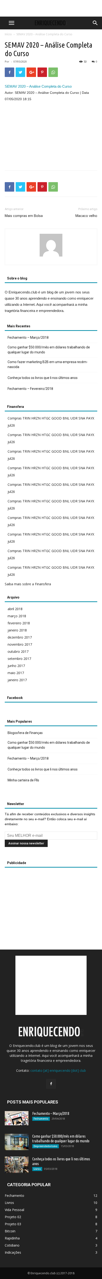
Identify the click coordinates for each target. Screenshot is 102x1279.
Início (8, 34)
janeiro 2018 (17, 630)
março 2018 (17, 616)
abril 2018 (15, 609)
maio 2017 (16, 673)
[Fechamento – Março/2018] (16, 1118)
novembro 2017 (20, 644)
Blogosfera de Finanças (25, 733)
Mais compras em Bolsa (24, 216)
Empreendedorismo (45, 1146)
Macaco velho (86, 216)
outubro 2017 (18, 651)
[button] (95, 23)
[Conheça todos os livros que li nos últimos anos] (16, 1165)
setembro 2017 (19, 658)
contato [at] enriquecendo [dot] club (58, 1070)
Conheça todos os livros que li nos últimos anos (43, 378)
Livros (37, 1169)
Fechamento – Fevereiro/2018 (30, 389)
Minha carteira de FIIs (23, 780)
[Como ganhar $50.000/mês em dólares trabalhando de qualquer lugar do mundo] (16, 1142)
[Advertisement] (51, 8)
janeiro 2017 (17, 680)
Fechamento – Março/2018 (28, 337)
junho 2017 (16, 665)
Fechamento (41, 1118)
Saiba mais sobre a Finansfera (28, 584)
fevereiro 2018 (19, 623)
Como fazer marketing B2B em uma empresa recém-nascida (48, 364)
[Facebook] (51, 1084)
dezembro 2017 (20, 637)
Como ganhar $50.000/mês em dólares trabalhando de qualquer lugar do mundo (49, 349)
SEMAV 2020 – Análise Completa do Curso (38, 86)
